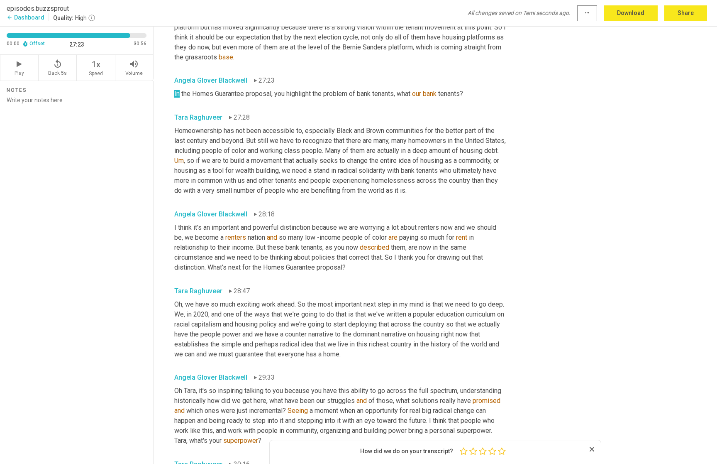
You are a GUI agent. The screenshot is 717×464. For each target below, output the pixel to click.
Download (630, 13)
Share (686, 13)
